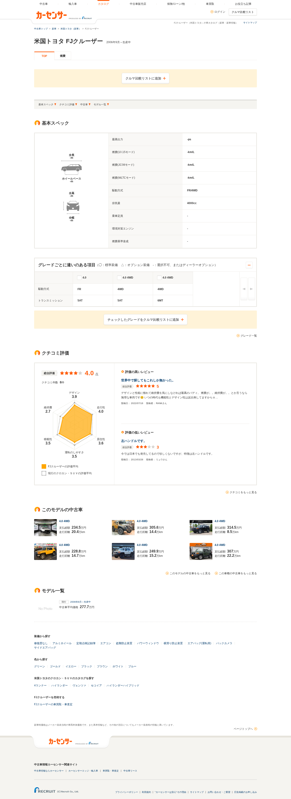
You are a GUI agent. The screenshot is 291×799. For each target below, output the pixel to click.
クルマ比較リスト (243, 12)
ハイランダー (59, 685)
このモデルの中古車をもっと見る (190, 573)
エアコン (105, 643)
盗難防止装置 (124, 643)
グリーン (39, 666)
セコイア (96, 685)
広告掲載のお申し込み (245, 792)
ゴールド (55, 666)
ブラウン (102, 666)
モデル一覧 (100, 104)
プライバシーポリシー (126, 792)
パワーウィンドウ (148, 643)
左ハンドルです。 (134, 441)
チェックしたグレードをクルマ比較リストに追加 (143, 319)
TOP (44, 56)
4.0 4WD (128, 277)
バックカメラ (224, 643)
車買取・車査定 (111, 770)
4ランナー (40, 685)
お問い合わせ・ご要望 (219, 792)
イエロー (70, 666)
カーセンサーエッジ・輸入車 (83, 770)
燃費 (62, 55)
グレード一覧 (249, 335)
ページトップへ (243, 728)
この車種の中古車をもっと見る (238, 573)
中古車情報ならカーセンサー (49, 770)
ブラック (86, 666)
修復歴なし (41, 643)
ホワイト (118, 666)
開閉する (249, 265)
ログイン (219, 11)
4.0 (84, 277)
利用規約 (146, 792)
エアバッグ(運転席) (199, 643)
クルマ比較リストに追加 (143, 78)
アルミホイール (62, 643)
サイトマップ (250, 22)
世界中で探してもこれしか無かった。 (148, 380)
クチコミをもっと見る (243, 492)
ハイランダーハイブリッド (123, 685)
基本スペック (45, 104)
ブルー (132, 666)
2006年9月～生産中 (80, 602)
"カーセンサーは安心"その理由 (170, 792)
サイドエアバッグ (45, 647)
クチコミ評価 (66, 104)
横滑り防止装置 (173, 643)
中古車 (84, 104)
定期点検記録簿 (85, 643)
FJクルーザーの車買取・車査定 (53, 704)
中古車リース (130, 770)
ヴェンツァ (79, 685)
